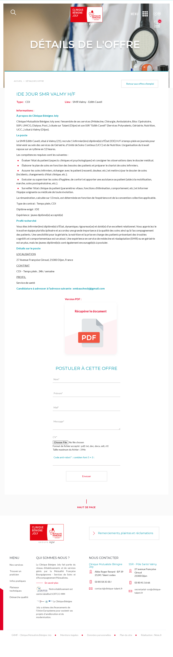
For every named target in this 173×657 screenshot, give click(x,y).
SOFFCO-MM (58, 594)
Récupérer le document (91, 311)
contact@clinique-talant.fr (108, 588)
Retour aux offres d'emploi (140, 83)
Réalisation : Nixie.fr (151, 635)
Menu (135, 14)
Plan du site (126, 635)
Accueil (18, 81)
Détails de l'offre (35, 81)
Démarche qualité (19, 597)
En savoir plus (51, 582)
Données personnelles (99, 635)
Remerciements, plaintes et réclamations (125, 533)
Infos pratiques (18, 580)
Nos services (16, 564)
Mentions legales (69, 635)
